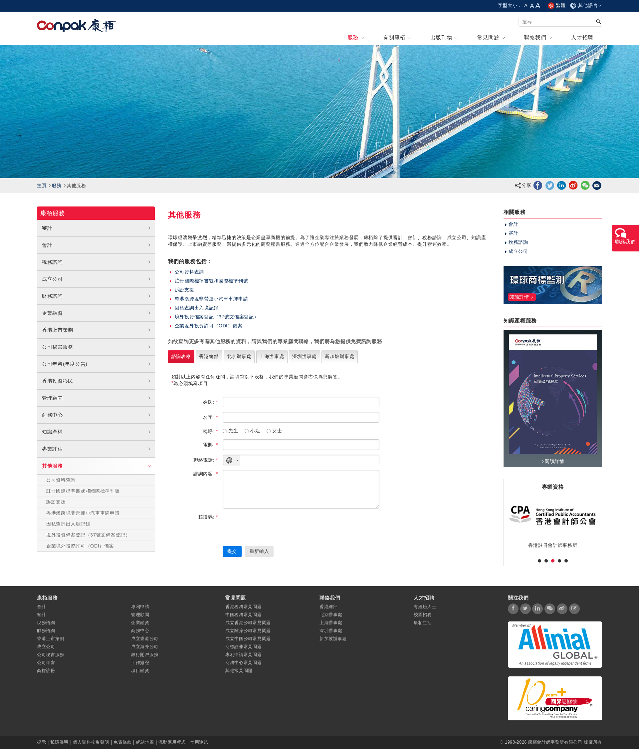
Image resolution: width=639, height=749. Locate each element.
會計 (47, 245)
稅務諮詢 (52, 262)
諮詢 (181, 356)
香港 (209, 356)
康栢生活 (423, 622)
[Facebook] (538, 185)
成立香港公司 (144, 638)
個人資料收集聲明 (91, 742)
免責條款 (122, 742)
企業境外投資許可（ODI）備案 (80, 546)
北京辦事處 (331, 614)
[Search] (598, 22)
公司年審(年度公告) (65, 364)
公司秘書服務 (57, 347)
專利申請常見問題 (243, 654)
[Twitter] (550, 185)
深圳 (304, 356)
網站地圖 (145, 742)
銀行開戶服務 (144, 654)
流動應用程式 (172, 742)
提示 (42, 742)
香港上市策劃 (57, 330)
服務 (56, 185)
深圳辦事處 (331, 630)
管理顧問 (52, 398)
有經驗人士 (425, 606)
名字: (210, 417)
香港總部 (329, 606)
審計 (47, 228)
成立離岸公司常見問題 (248, 630)
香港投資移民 (57, 381)
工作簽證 (140, 662)
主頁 (42, 185)
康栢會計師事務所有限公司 (555, 742)
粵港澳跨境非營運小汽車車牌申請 (83, 513)
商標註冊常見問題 (243, 646)
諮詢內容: (205, 473)
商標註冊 (46, 670)
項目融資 (140, 670)
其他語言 (587, 5)
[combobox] (231, 460)
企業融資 (52, 313)
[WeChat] (585, 185)
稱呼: (210, 431)
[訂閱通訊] (574, 608)
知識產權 (52, 432)
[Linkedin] (561, 185)
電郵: (210, 444)
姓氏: (210, 402)
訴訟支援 (56, 502)
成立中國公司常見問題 (248, 638)
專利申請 (140, 606)
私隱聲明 (59, 742)
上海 (272, 356)
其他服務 (52, 466)
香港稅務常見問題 (243, 606)
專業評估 (52, 449)
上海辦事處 (331, 622)
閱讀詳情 (554, 461)
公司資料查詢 (61, 480)
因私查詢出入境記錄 (68, 524)
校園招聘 (423, 614)
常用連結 (199, 742)
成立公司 (52, 279)
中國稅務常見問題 (243, 614)
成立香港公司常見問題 (248, 622)
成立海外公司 (144, 646)
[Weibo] (573, 185)
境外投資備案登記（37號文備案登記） (88, 535)
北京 (239, 356)
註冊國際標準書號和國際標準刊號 (83, 491)
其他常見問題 (239, 670)
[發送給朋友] (597, 185)
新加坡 (339, 356)
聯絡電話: (205, 460)
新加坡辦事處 (333, 638)
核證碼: (208, 517)
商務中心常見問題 (243, 662)
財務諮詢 (52, 296)
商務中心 (52, 415)
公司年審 (46, 662)
